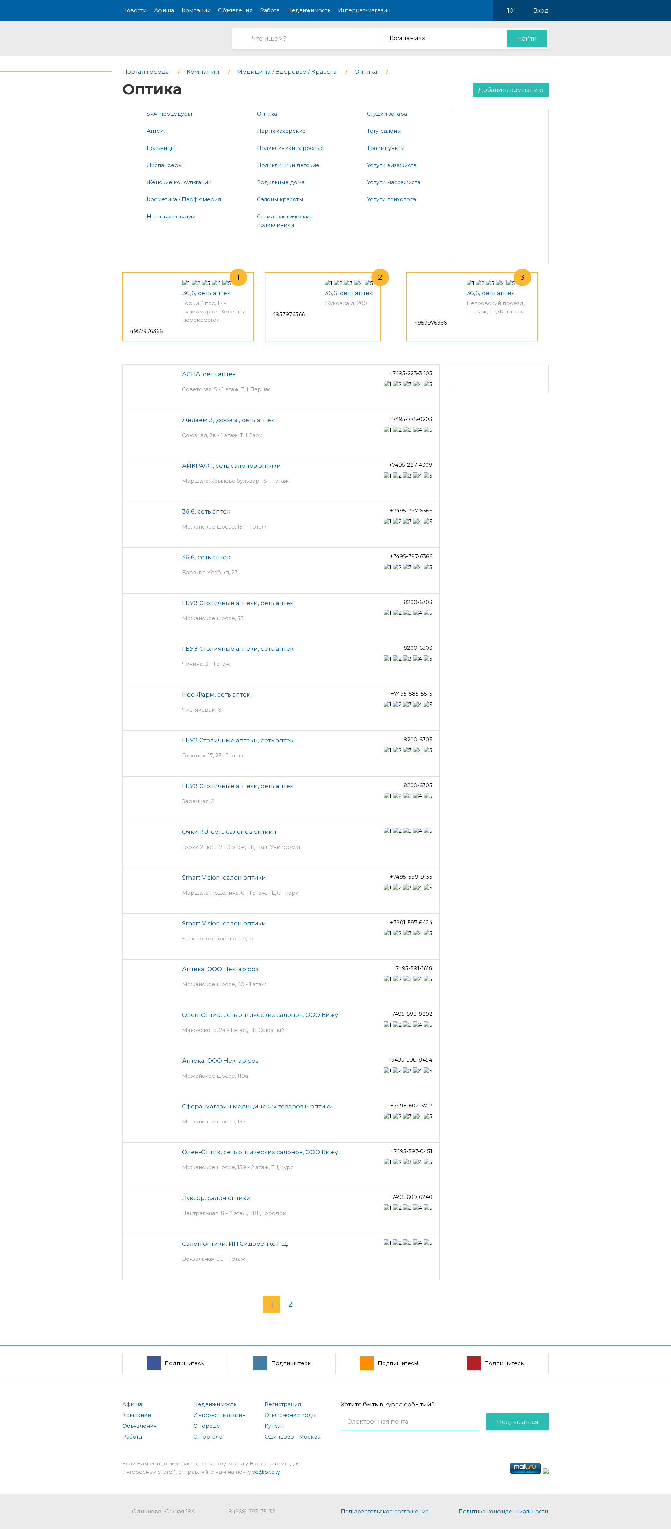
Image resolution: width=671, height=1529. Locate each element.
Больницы (161, 148)
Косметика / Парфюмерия (184, 199)
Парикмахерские (281, 131)
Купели (275, 1425)
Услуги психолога (391, 199)
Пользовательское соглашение (385, 1511)
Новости (134, 10)
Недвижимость (308, 10)
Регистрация (283, 1404)
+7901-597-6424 (411, 922)
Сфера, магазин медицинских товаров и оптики (257, 1106)
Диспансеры (164, 165)
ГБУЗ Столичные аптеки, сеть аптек (238, 602)
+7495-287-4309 (410, 464)
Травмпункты (385, 148)
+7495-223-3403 (410, 373)
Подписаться (518, 1421)
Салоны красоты (280, 199)
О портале (207, 1436)
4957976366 (146, 331)
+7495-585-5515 (411, 693)
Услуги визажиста (392, 165)
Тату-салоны (384, 131)
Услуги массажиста (393, 182)
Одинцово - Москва (292, 1436)
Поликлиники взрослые (290, 148)
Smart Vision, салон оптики (224, 877)
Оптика (267, 113)
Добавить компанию (510, 89)
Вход (541, 10)
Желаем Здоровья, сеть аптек (228, 419)
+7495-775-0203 (410, 419)
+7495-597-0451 (411, 1151)
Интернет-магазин (364, 10)
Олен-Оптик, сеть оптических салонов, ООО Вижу (260, 1014)
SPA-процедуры (169, 113)
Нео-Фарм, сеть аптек (216, 694)
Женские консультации (179, 182)
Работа (270, 10)
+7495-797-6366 (411, 510)
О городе (206, 1425)
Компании (196, 10)
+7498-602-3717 (411, 1105)
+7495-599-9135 (411, 876)
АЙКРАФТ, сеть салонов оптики (231, 465)
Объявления (235, 10)
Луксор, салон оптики (216, 1197)
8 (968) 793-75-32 (252, 1511)
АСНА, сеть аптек (209, 374)
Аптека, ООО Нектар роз (220, 969)
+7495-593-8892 (410, 1014)
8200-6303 (418, 602)
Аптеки (157, 131)
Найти (527, 38)
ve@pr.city (266, 1472)
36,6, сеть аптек (206, 293)
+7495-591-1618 (412, 968)
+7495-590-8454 (410, 1059)
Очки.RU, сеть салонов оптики (229, 831)
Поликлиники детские (288, 165)
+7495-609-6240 (410, 1197)
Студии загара (387, 113)
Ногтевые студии (171, 216)
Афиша (164, 10)
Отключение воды (290, 1415)
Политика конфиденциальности (503, 1511)
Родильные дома (281, 182)
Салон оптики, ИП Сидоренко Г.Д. (235, 1243)
